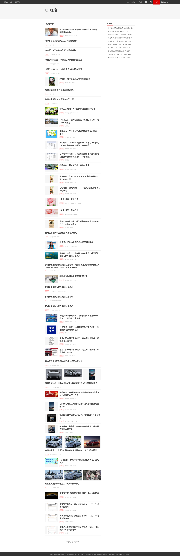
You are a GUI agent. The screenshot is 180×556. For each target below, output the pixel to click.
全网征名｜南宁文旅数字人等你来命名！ (62, 233)
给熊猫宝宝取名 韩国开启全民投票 (59, 90)
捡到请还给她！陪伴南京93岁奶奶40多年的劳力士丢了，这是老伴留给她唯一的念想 (121, 38)
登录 (157, 2)
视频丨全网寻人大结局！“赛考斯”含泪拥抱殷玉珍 (121, 44)
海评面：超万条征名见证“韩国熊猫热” (61, 41)
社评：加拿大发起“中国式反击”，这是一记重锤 (121, 34)
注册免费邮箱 (164, 2)
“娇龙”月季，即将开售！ (70, 199)
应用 (11, 2)
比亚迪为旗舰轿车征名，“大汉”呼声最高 (62, 484)
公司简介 (77, 554)
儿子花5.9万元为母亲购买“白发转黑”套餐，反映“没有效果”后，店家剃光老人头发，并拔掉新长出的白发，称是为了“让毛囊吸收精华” (121, 28)
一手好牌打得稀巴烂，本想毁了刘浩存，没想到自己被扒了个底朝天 (121, 57)
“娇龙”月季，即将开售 (69, 210)
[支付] (146, 2)
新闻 (47, 45)
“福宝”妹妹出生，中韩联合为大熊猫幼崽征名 (63, 60)
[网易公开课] (134, 2)
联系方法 (83, 554)
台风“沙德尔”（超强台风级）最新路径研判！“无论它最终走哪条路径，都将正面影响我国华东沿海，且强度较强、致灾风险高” (121, 41)
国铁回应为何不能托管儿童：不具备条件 (120, 51)
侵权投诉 (128, 554)
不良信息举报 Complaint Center (111, 554)
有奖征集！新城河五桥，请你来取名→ (75, 165)
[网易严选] (140, 2)
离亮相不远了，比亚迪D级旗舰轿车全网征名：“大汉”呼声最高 (71, 450)
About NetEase (70, 554)
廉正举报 (122, 554)
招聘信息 (88, 554)
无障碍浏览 (17, 2)
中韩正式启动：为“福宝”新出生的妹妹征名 (77, 109)
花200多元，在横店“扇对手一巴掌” (118, 31)
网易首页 (6, 2)
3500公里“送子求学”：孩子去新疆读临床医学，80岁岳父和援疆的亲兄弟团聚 (121, 54)
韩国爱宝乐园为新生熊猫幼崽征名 (74, 276)
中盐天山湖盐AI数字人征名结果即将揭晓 (76, 242)
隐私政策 (99, 554)
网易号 (61, 35)
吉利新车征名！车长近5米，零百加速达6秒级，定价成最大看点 (71, 383)
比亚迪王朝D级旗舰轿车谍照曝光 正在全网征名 (79, 493)
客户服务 (94, 554)
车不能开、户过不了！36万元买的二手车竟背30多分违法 (121, 47)
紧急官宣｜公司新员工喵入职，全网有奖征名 (63, 361)
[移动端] (128, 2)
